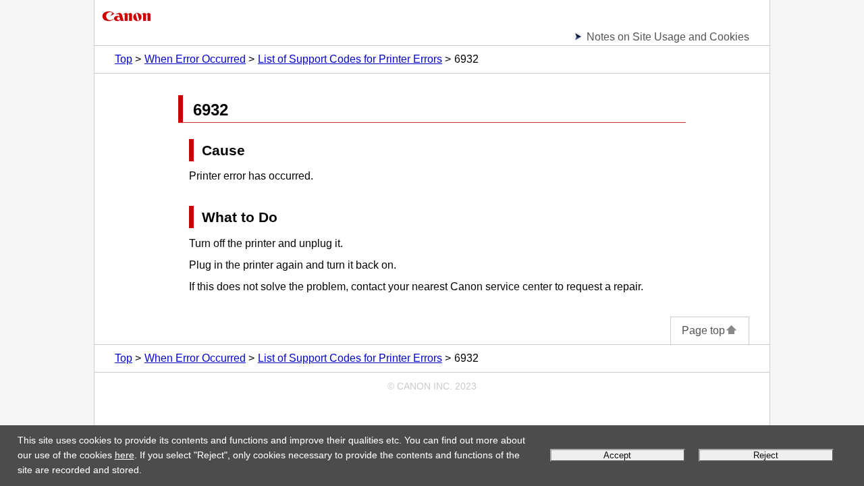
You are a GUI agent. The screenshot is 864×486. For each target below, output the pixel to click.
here (124, 455)
